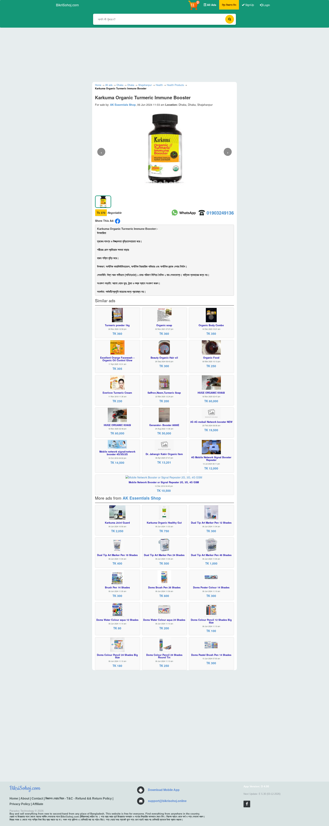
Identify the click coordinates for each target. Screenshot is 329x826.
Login (266, 5)
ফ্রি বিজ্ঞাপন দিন (229, 5)
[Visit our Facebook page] (247, 804)
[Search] (229, 19)
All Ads (211, 5)
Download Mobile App (164, 790)
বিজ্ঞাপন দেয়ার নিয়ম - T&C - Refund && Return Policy (78, 798)
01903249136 (220, 212)
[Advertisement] (161, 54)
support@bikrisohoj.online (167, 801)
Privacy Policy (20, 804)
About (24, 798)
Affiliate (37, 804)
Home (14, 798)
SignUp (249, 5)
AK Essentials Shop (123, 105)
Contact (37, 798)
